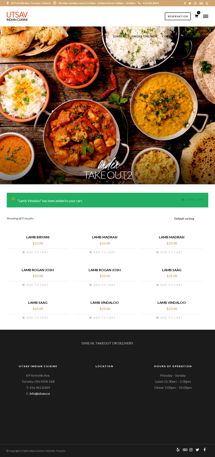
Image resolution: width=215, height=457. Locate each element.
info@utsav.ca (40, 393)
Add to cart (37, 252)
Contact (169, 36)
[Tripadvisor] (201, 3)
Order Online (143, 36)
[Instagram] (195, 3)
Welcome (81, 36)
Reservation (178, 16)
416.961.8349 (151, 3)
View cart (195, 199)
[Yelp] (207, 3)
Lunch (101, 36)
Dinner (119, 36)
